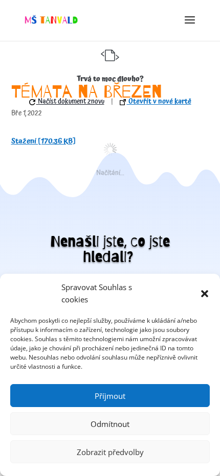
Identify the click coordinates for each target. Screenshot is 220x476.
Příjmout (110, 396)
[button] (205, 294)
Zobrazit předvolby (110, 452)
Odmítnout (110, 424)
